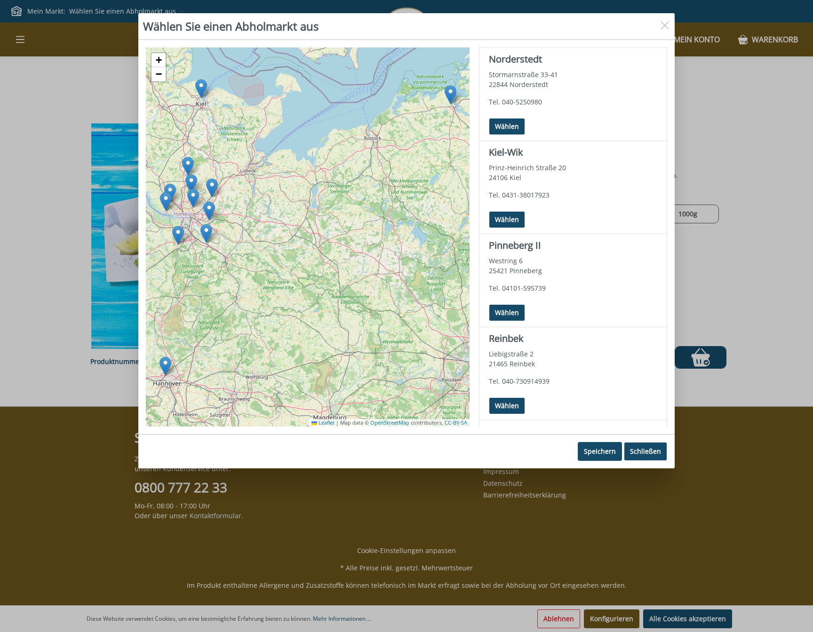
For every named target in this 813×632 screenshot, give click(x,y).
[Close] (665, 23)
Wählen (504, 126)
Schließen (645, 451)
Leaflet (326, 422)
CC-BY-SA (456, 422)
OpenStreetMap (389, 422)
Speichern (600, 451)
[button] (191, 183)
